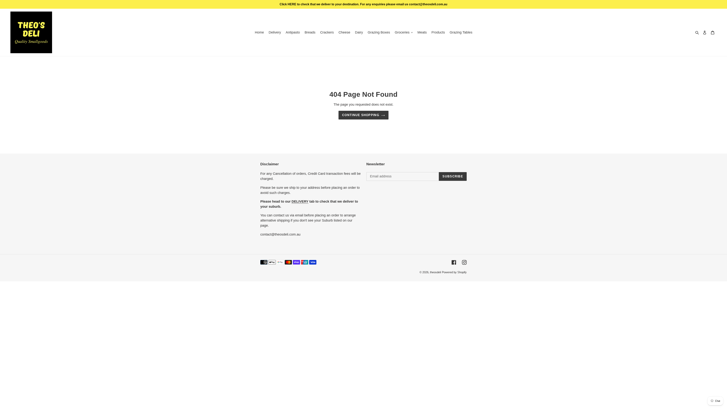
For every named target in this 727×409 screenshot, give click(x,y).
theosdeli (435, 272)
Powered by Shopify (454, 272)
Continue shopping (360, 115)
